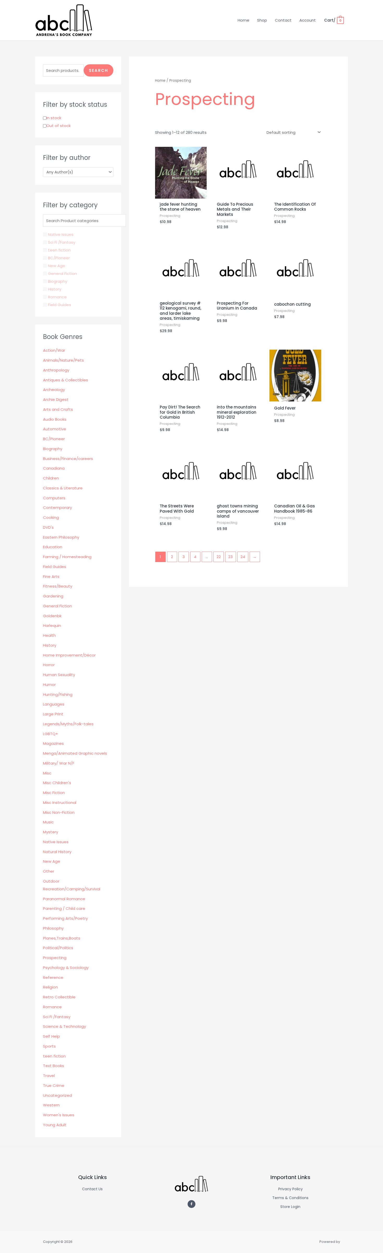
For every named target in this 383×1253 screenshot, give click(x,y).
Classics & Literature (63, 488)
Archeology (54, 389)
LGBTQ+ (50, 733)
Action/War (54, 350)
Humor (49, 684)
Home (243, 20)
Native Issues (56, 842)
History (49, 645)
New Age (51, 861)
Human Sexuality (59, 674)
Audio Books (54, 419)
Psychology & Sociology (66, 967)
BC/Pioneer (54, 439)
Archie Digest (56, 399)
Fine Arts (51, 576)
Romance (52, 1007)
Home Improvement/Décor (69, 655)
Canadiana (54, 468)
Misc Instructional (59, 802)
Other (48, 871)
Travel (49, 1075)
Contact (283, 20)
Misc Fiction (54, 792)
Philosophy (53, 928)
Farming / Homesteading (67, 556)
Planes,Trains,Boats (61, 938)
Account (307, 20)
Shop (262, 20)
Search (98, 70)
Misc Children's (57, 782)
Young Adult (54, 1125)
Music (48, 822)
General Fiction (57, 606)
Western (51, 1105)
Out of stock (58, 125)
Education (52, 547)
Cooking (51, 517)
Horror (49, 665)
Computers (54, 498)
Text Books (53, 1065)
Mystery (50, 832)
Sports (49, 1046)
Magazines (53, 743)
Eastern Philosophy (61, 537)
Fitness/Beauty (57, 586)
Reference (53, 977)
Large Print (53, 714)
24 (242, 556)
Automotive (54, 429)
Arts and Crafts (58, 409)
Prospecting (54, 957)
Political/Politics (58, 947)
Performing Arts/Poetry (65, 918)
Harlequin (52, 625)
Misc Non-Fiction (59, 812)
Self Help (51, 1036)
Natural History (57, 851)
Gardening (53, 596)
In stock (53, 118)
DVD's (48, 527)
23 (230, 556)
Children (51, 478)
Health (49, 635)
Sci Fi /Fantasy (56, 1016)
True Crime (53, 1085)
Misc (47, 773)
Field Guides (54, 566)
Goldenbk (52, 616)
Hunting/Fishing (57, 694)
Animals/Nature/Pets (63, 360)
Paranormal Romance (64, 899)
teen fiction (54, 1056)
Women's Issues (58, 1115)
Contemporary (57, 507)
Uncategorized (57, 1095)
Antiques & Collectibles (65, 380)
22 (219, 556)
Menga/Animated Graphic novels (75, 753)
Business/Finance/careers (68, 458)
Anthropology (56, 370)
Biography (52, 448)
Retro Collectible (59, 997)
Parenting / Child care (64, 908)
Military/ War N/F (58, 763)
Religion (50, 987)
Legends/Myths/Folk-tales (68, 724)
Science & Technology (64, 1026)
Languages (53, 704)
